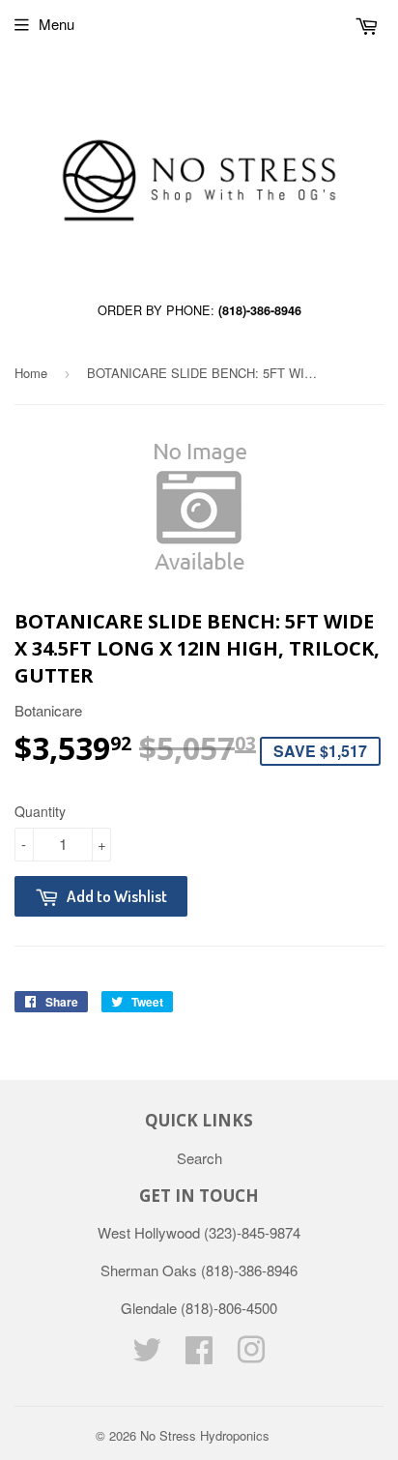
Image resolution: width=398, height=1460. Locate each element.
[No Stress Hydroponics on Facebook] (199, 1355)
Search (199, 1158)
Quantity (40, 811)
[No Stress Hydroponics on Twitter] (146, 1355)
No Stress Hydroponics (205, 1435)
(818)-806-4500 (229, 1308)
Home (30, 373)
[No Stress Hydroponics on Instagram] (251, 1355)
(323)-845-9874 (252, 1232)
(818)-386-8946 (259, 310)
